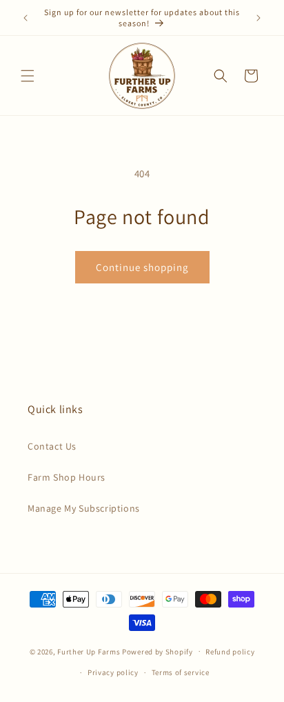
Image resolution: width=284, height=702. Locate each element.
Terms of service (181, 672)
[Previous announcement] (25, 18)
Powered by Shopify (157, 651)
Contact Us (52, 446)
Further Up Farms (88, 651)
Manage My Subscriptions (84, 508)
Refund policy (229, 651)
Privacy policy (113, 672)
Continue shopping (142, 267)
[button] (27, 76)
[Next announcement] (258, 18)
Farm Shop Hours (66, 477)
